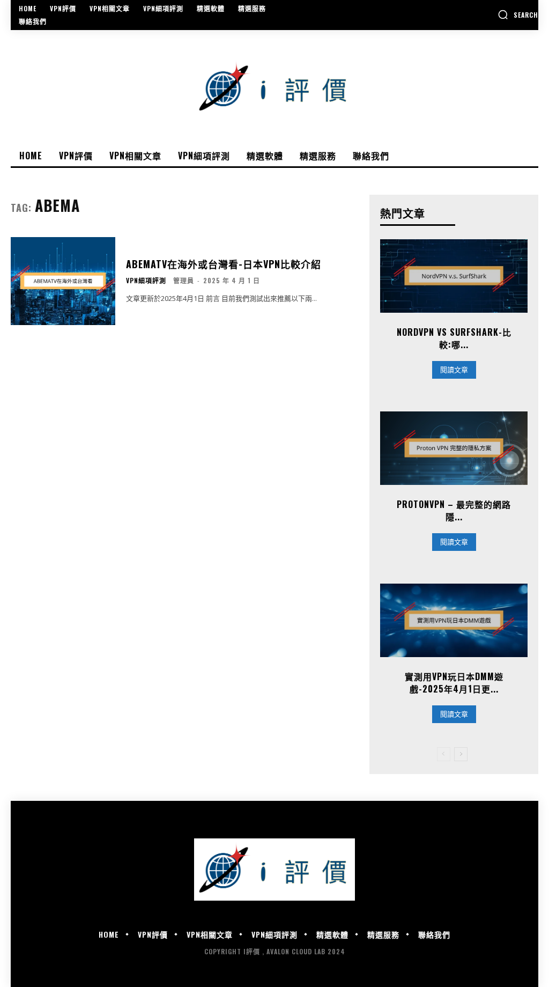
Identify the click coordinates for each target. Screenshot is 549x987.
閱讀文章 (454, 370)
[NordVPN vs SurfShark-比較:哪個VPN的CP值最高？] (454, 276)
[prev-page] (443, 754)
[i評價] (274, 88)
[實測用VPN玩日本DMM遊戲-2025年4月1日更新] (454, 620)
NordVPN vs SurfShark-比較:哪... (454, 338)
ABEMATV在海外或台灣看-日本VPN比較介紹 (223, 264)
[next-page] (461, 754)
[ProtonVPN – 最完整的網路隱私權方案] (454, 448)
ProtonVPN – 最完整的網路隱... (454, 510)
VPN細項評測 (146, 280)
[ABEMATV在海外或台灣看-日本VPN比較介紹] (63, 281)
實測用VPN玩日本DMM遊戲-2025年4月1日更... (454, 682)
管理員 (183, 280)
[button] (518, 14)
